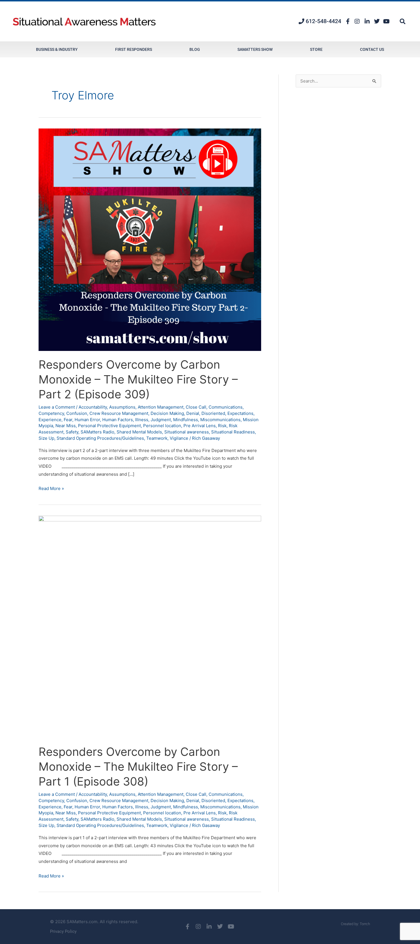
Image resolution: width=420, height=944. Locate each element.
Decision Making (167, 413)
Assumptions (122, 407)
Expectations (240, 413)
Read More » (51, 488)
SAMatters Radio (97, 432)
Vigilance (179, 438)
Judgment (161, 419)
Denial (192, 413)
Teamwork (156, 438)
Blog (194, 49)
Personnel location (162, 425)
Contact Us (372, 49)
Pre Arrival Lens (199, 425)
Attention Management (160, 407)
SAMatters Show (255, 49)
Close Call (196, 407)
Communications (226, 407)
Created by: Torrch (355, 924)
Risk (222, 425)
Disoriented (213, 413)
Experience (50, 419)
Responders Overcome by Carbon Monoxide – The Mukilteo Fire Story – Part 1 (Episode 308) (138, 766)
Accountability (93, 407)
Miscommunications (220, 419)
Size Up (46, 438)
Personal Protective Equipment (109, 425)
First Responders (133, 49)
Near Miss (65, 425)
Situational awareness (186, 432)
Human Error (87, 419)
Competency (51, 413)
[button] (402, 21)
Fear (68, 419)
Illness (141, 419)
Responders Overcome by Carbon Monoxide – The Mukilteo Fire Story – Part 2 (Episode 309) (138, 379)
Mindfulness (185, 419)
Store (316, 49)
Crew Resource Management (118, 413)
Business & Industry (57, 49)
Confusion (76, 413)
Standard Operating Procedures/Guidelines (100, 438)
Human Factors (117, 419)
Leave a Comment (57, 407)
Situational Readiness (233, 432)
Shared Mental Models (139, 432)
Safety (72, 432)
